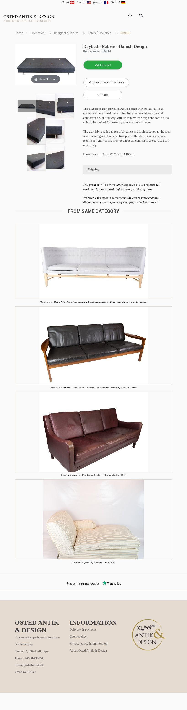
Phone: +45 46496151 (29, 658)
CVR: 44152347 (25, 672)
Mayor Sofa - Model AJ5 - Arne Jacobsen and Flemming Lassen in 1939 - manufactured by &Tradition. (93, 302)
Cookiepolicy (78, 636)
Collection (38, 33)
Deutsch (116, 2)
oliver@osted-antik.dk (29, 665)
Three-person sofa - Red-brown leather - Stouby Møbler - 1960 (93, 475)
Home (19, 33)
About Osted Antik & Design (88, 650)
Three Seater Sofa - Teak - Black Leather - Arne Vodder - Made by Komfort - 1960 (94, 387)
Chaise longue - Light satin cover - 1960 (94, 562)
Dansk (66, 2)
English (82, 2)
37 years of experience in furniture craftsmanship (37, 641)
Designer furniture (66, 33)
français (98, 2)
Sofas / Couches (99, 33)
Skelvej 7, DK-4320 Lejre (32, 651)
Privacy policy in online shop (88, 643)
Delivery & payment (83, 629)
